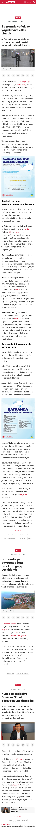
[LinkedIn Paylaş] (18, 75)
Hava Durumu (12, 535)
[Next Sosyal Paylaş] (3, 75)
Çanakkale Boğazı (8, 624)
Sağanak (22, 538)
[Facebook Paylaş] (8, 75)
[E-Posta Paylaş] (32, 75)
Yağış (30, 538)
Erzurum (17, 318)
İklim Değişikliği (23, 81)
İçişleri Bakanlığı (21, 820)
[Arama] (34, 2)
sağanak (23, 494)
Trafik (15, 632)
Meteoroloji (21, 84)
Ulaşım (4, 629)
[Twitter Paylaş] (13, 75)
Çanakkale (10, 673)
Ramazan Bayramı (10, 538)
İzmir (17, 290)
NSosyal (19, 759)
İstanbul (15, 785)
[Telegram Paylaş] (23, 75)
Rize (11, 232)
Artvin (18, 232)
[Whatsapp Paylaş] (27, 75)
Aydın (27, 229)
